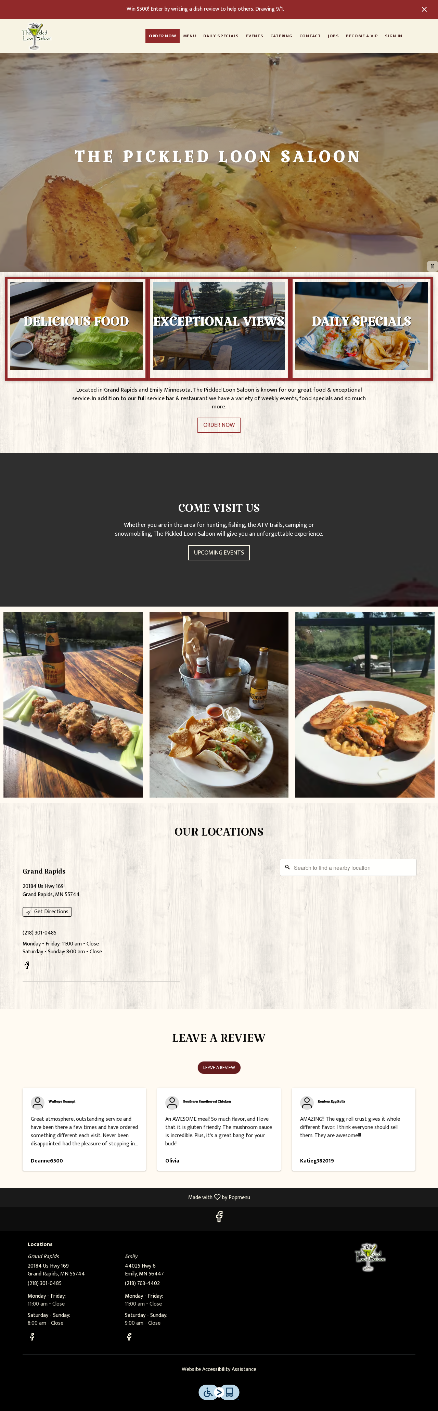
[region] (303, 923)
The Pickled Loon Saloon (370, 1257)
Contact (310, 36)
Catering (281, 36)
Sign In (393, 36)
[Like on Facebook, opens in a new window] (27, 967)
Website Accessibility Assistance (219, 1370)
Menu (189, 36)
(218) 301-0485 (45, 1284)
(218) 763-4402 (142, 1284)
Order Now (162, 36)
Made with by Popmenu (127, 1197)
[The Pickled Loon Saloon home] (36, 36)
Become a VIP (362, 36)
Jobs (333, 36)
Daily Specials (221, 36)
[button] (73, 704)
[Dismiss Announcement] (424, 9)
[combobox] (348, 867)
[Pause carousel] (432, 266)
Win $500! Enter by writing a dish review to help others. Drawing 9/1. (205, 9)
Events (254, 36)
